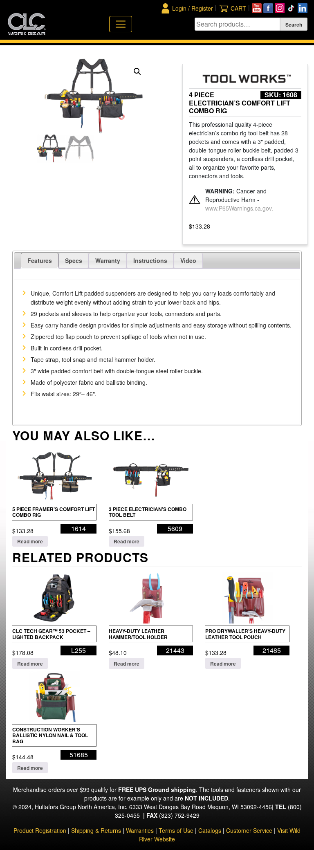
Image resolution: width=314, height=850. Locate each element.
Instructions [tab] (150, 260)
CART (238, 8)
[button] (137, 71)
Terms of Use (176, 830)
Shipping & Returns (96, 830)
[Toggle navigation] (120, 24)
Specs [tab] (73, 260)
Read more (30, 541)
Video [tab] (188, 260)
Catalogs (209, 830)
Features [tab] (39, 260)
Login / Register (192, 8)
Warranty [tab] (107, 260)
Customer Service (249, 830)
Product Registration (39, 830)
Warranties (140, 830)
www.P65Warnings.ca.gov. (239, 208)
